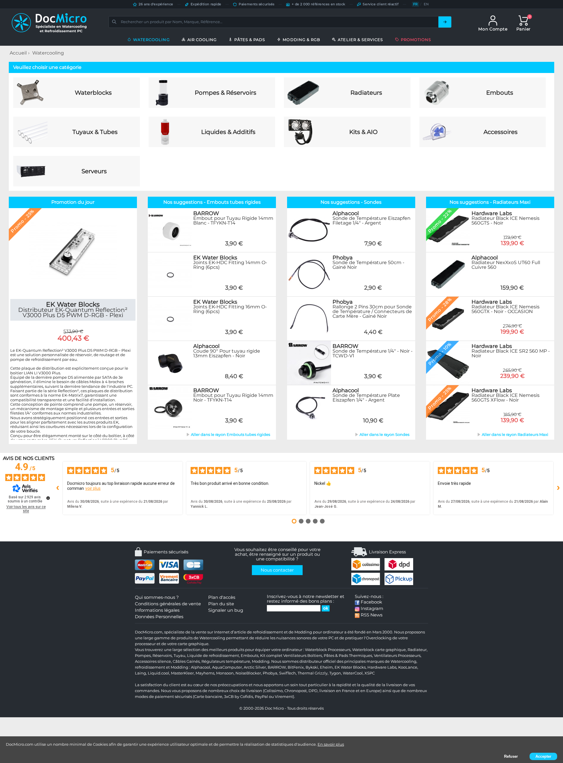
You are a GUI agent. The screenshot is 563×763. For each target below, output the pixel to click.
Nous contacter (277, 570)
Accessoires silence (153, 661)
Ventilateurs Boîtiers (302, 655)
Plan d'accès (221, 597)
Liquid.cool (158, 673)
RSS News (370, 615)
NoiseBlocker (248, 673)
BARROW (277, 667)
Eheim (326, 667)
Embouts (249, 655)
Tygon (335, 673)
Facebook (370, 602)
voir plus (93, 488)
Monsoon (225, 673)
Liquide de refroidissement (213, 655)
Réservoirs (162, 655)
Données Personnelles (159, 616)
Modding (260, 661)
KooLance (407, 667)
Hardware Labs (381, 667)
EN (426, 4)
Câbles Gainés (186, 661)
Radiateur (417, 650)
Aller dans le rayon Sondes (384, 434)
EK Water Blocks (350, 667)
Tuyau (179, 655)
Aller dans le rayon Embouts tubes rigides (230, 434)
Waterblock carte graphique (379, 650)
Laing (140, 673)
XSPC (369, 673)
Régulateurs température (225, 661)
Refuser (511, 756)
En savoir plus (331, 744)
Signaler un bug (225, 610)
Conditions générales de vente (168, 603)
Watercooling (48, 53)
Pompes (143, 655)
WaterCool (353, 673)
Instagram (371, 608)
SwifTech (287, 673)
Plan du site (221, 603)
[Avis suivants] (558, 488)
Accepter (543, 756)
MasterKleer (182, 673)
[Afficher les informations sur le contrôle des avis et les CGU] (48, 498)
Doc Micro (274, 708)
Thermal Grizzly (313, 673)
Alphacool (200, 667)
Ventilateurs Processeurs (397, 655)
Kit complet (271, 655)
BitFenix (296, 667)
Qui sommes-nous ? (157, 597)
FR (415, 4)
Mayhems (205, 673)
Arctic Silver (255, 667)
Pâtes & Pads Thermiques (348, 655)
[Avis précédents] (58, 488)
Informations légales (157, 610)
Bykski (312, 667)
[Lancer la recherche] (444, 22)
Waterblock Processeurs (327, 650)
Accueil (18, 53)
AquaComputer (227, 667)
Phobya (270, 673)
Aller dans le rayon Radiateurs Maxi (515, 434)
